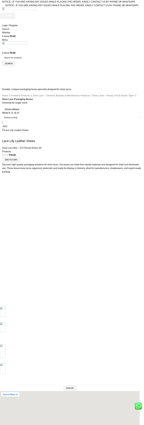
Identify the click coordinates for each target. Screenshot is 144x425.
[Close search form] (3, 3)
